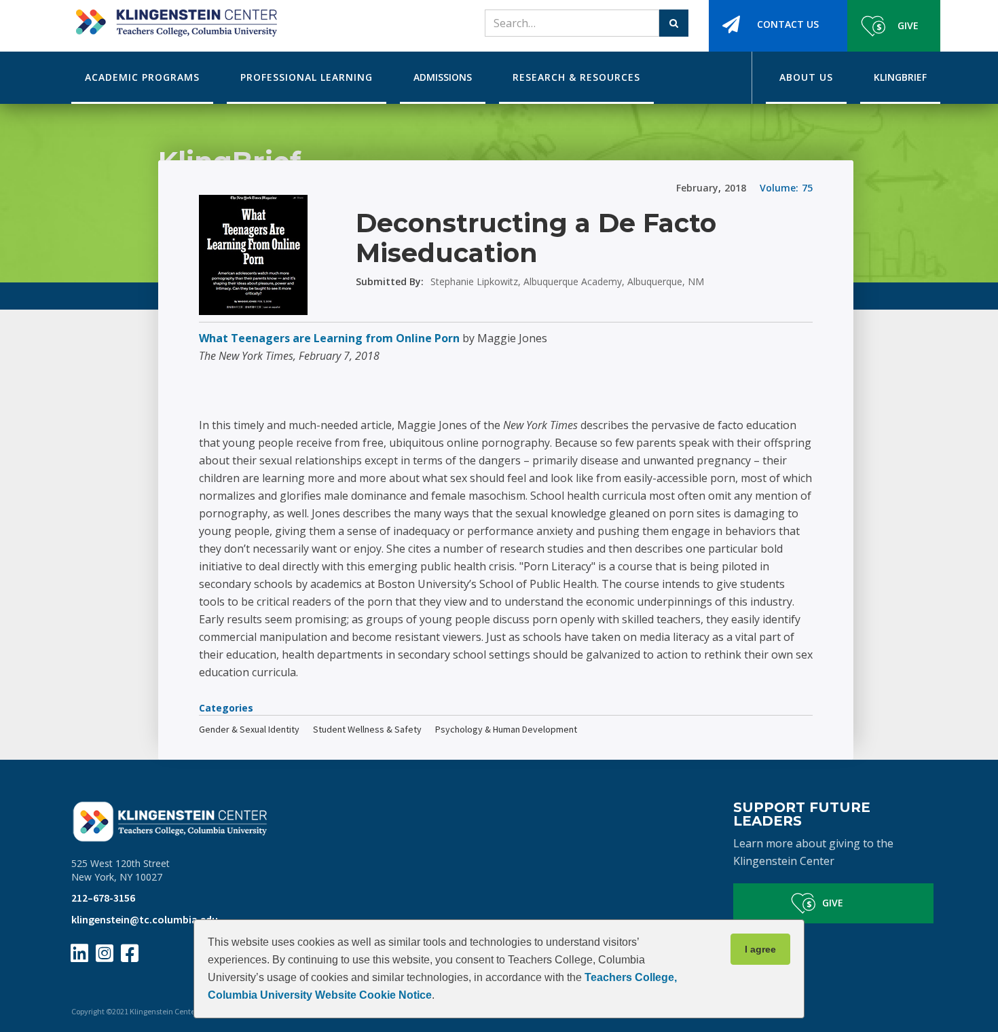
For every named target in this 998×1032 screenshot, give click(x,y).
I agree (760, 949)
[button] (142, 78)
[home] (174, 18)
